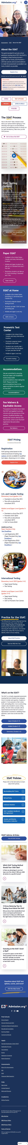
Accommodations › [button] (14, 392)
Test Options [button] (19, 99)
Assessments (4, 42)
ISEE (4, 85)
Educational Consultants (7, 1029)
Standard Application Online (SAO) (10, 1043)
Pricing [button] (6, 104)
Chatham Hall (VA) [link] (20, 674)
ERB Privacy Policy (6, 1120)
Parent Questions (5, 1058)
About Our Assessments (7, 1067)
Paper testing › (9, 280)
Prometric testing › (11, 358)
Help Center (4, 1085)
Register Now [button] (14, 72)
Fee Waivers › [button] (14, 428)
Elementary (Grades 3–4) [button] (14, 731)
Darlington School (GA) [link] (15, 569)
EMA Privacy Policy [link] (6, 1124)
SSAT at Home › (9, 317)
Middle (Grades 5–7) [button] (14, 726)
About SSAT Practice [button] (14, 638)
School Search (4, 1020)
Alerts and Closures (6, 1091)
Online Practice (10, 625)
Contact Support (5, 1088)
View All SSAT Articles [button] (14, 838)
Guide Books (21, 625)
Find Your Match (5, 1032)
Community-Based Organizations (9, 1026)
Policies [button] (14, 108)
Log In (24, 76)
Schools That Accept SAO (7, 1023)
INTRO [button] (6, 99)
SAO (19, 85)
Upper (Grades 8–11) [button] (14, 721)
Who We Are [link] (4, 1116)
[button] (9, 2)
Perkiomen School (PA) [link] (20, 34)
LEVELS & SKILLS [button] (19, 104)
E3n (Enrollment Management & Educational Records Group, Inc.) (11, 1111)
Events (3, 1052)
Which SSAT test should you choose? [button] (14, 233)
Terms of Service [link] (5, 1129)
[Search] (21, 2)
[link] (19, 34)
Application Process (6, 1046)
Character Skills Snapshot (7, 1076)
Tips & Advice (4, 1049)
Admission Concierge (6, 1055)
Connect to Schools (6, 1034)
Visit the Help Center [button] (14, 989)
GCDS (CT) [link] (21, 484)
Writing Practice (5, 1100)
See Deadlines (6, 531)
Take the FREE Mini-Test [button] (14, 644)
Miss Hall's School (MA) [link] (19, 761)
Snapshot (5, 87)
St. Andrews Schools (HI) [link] (14, 442)
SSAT (10, 42)
